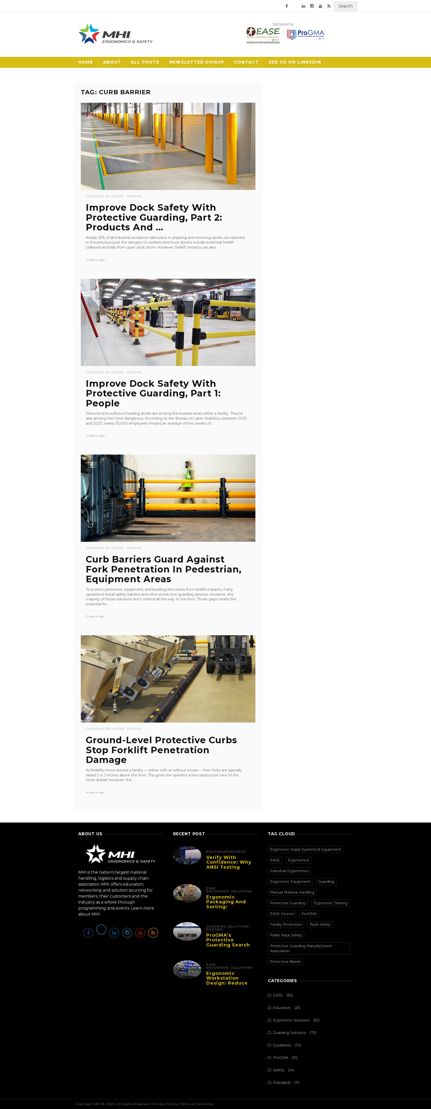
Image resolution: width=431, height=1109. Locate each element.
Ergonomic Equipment (290, 881)
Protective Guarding (288, 903)
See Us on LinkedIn (295, 62)
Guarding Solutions (105, 196)
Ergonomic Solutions (229, 891)
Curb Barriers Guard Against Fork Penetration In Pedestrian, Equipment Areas (163, 569)
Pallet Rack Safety (286, 935)
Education (282, 1008)
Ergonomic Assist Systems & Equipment (305, 849)
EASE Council (282, 914)
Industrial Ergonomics (289, 871)
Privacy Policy (165, 1104)
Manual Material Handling (292, 892)
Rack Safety (320, 924)
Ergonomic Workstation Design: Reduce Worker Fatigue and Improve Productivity (227, 986)
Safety (278, 1070)
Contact (246, 62)
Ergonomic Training (330, 903)
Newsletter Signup (196, 62)
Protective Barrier (285, 961)
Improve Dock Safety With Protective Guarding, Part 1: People (153, 393)
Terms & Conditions (197, 1104)
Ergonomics (298, 860)
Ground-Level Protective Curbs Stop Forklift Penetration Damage (161, 750)
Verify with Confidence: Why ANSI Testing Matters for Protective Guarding (228, 870)
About (112, 62)
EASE (211, 888)
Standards (234, 851)
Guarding (326, 881)
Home (85, 62)
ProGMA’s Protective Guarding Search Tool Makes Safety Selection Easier (230, 945)
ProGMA (134, 196)
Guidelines (282, 1045)
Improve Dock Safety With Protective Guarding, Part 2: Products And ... (154, 217)
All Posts (145, 62)
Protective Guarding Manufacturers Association (301, 948)
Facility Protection (286, 924)
